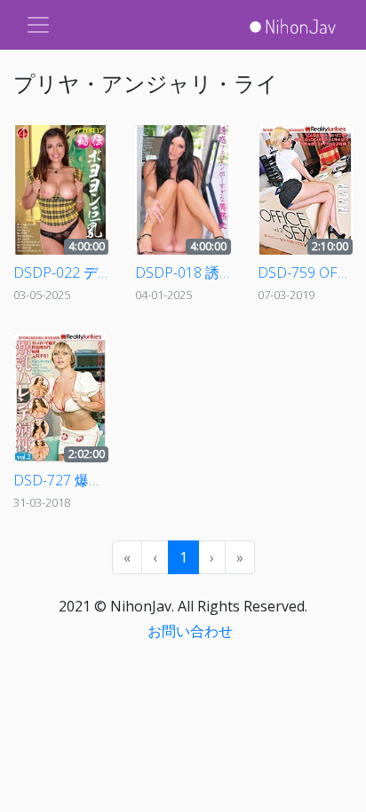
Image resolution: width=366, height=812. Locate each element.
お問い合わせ (190, 631)
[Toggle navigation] (38, 25)
